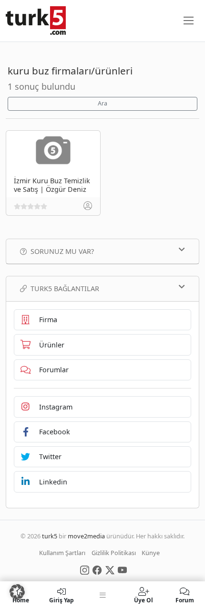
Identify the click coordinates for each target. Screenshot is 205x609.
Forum (184, 599)
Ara (102, 103)
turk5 (49, 536)
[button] (17, 592)
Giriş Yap (61, 599)
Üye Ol (143, 599)
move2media (86, 536)
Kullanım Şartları (62, 552)
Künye (151, 552)
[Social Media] (84, 569)
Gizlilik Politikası (114, 552)
